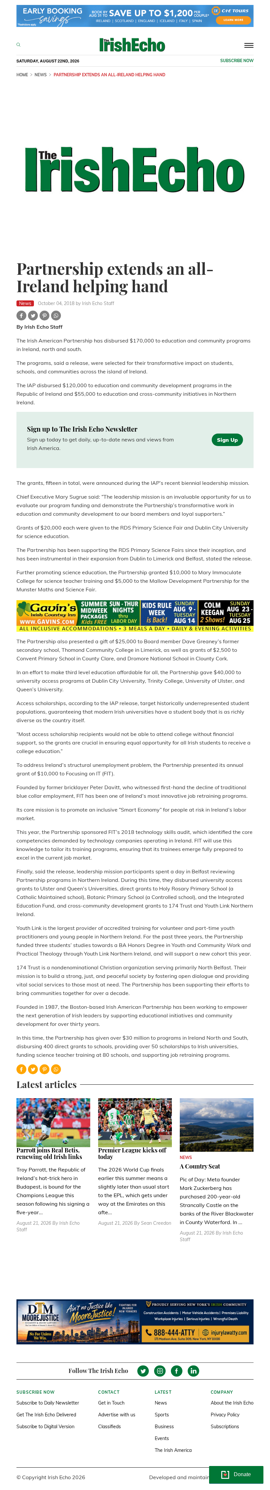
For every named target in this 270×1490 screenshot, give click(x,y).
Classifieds (109, 1427)
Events (162, 1438)
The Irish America (173, 1450)
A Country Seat (200, 1166)
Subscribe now (237, 60)
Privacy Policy (225, 1415)
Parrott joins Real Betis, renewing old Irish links (49, 1153)
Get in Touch (111, 1403)
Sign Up (227, 440)
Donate (242, 1474)
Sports (162, 1415)
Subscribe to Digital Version (45, 1427)
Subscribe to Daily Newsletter (47, 1403)
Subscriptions (225, 1427)
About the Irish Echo (232, 1403)
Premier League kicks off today (132, 1153)
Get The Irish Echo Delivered (46, 1415)
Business (164, 1427)
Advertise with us (116, 1415)
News (161, 1403)
